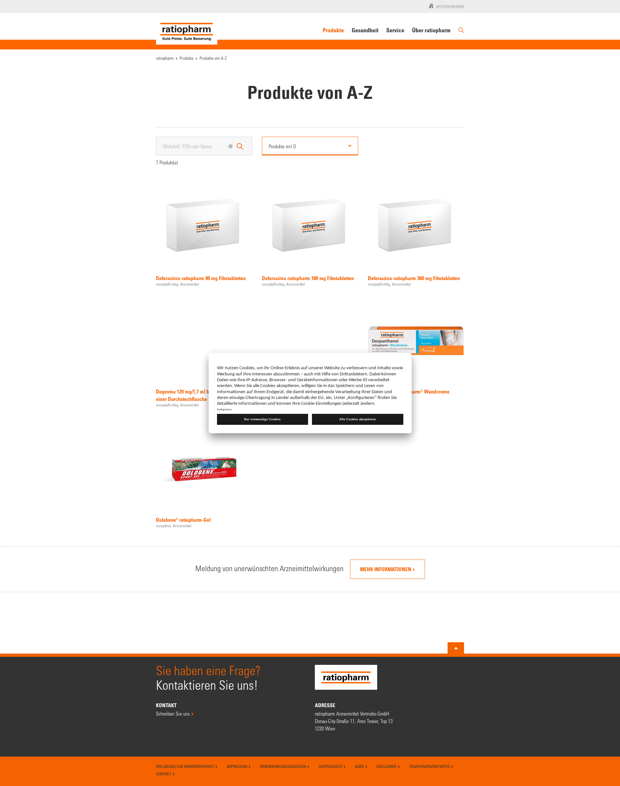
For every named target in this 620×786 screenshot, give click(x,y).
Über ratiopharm (431, 30)
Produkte (333, 30)
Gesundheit (365, 30)
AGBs (360, 766)
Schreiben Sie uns (173, 713)
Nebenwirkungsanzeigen (283, 766)
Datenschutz (331, 766)
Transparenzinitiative (430, 766)
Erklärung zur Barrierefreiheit (185, 766)
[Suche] (461, 32)
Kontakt (164, 773)
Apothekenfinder (450, 6)
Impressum (237, 766)
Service (395, 30)
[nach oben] (456, 648)
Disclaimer (387, 766)
